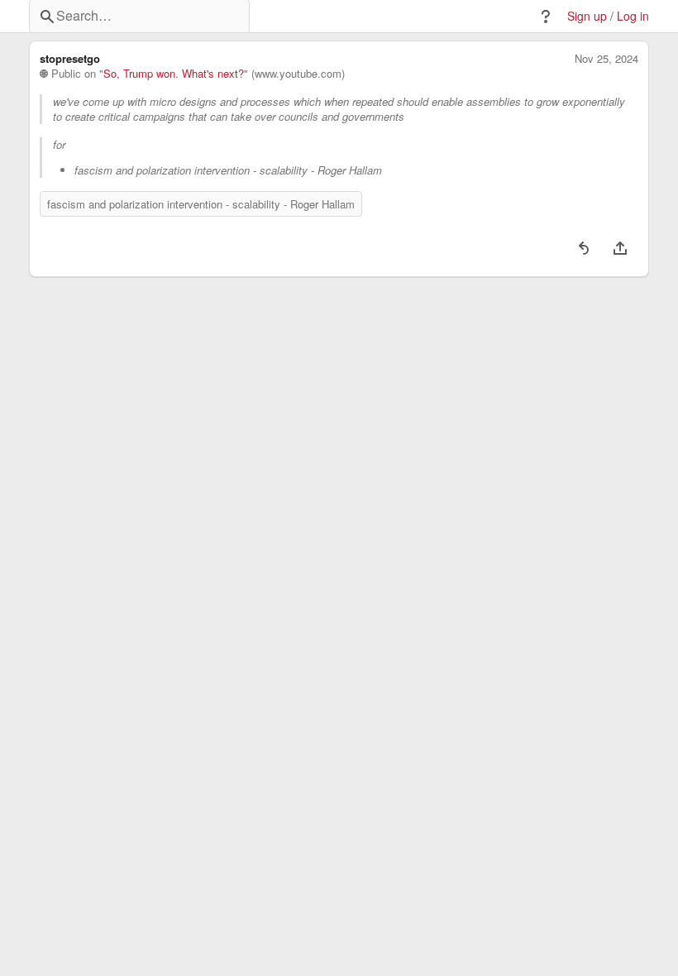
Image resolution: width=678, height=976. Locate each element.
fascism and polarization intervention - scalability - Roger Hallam (201, 204)
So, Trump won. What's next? (173, 73)
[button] (546, 16)
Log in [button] (633, 16)
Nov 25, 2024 (606, 58)
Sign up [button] (587, 16)
